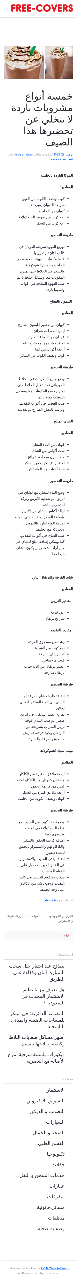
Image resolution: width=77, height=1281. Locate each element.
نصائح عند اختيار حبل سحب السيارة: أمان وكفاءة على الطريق (37, 972)
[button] (71, 9)
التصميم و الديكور (47, 1111)
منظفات (56, 1218)
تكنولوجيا (56, 1154)
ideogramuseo (23, 154)
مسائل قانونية (51, 1207)
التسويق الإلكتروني (45, 1101)
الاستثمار (56, 1090)
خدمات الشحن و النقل (42, 1175)
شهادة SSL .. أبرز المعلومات (22, 916)
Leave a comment (61, 159)
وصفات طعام (52, 900)
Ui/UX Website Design (55, 1268)
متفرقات (56, 1196)
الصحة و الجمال (49, 1133)
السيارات (55, 1122)
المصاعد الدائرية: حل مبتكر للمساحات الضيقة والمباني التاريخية (37, 1020)
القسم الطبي (51, 1143)
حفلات (58, 1165)
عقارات (57, 1186)
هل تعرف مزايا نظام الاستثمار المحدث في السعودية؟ (43, 996)
